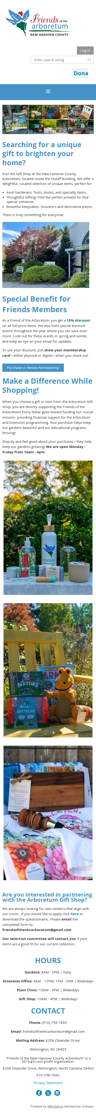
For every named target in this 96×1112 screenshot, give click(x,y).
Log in (85, 50)
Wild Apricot (55, 1106)
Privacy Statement (48, 1082)
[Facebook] (39, 1093)
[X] (48, 1093)
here (75, 913)
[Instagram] (57, 1093)
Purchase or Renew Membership (33, 367)
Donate (84, 73)
